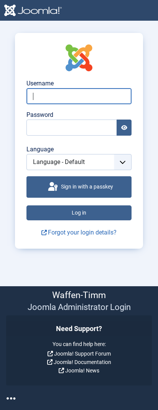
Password (39, 114)
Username (40, 83)
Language (40, 149)
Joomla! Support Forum (82, 354)
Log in (79, 213)
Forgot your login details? (82, 232)
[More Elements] (11, 399)
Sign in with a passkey (86, 187)
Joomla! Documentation (82, 362)
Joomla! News (82, 370)
